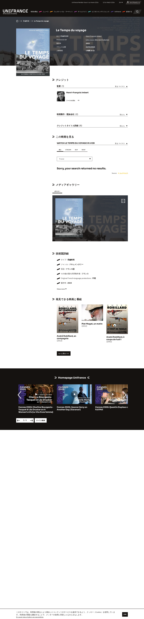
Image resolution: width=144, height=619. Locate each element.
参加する (129, 12)
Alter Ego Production (102, 40)
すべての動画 (40, 420)
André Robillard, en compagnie (66, 337)
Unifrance (118, 12)
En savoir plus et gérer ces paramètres (29, 617)
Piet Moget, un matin (92, 324)
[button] (123, 201)
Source (114, 173)
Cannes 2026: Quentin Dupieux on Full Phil (110, 408)
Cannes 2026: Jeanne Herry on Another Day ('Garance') (70, 408)
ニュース (46, 12)
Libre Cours (90, 40)
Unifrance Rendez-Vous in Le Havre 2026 (85, 2)
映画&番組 (34, 12)
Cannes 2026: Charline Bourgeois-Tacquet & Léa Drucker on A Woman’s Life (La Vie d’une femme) (33, 409)
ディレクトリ (82, 12)
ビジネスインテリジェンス (100, 12)
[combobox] (74, 159)
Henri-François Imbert (94, 36)
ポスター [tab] (57, 191)
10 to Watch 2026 (109, 2)
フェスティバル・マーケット (63, 12)
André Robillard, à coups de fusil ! (115, 338)
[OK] (125, 614)
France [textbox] (61, 159)
